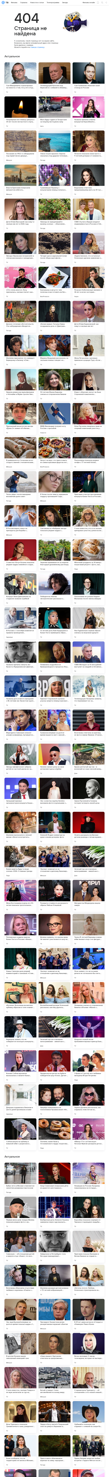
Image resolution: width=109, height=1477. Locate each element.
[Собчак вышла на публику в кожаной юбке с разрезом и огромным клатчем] (20, 1134)
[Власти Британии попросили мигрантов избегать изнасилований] (20, 181)
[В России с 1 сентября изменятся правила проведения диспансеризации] (20, 623)
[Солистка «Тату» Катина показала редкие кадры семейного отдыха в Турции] (20, 555)
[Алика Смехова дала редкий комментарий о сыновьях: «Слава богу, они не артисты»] (20, 964)
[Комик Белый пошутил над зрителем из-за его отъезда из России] (20, 1271)
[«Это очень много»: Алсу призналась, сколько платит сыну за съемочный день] (20, 283)
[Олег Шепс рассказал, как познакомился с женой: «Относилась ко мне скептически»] (20, 1305)
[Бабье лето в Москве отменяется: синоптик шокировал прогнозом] (20, 1383)
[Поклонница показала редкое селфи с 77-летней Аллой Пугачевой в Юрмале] (89, 453)
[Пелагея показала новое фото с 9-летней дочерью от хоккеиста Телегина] (89, 146)
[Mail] (3, 2)
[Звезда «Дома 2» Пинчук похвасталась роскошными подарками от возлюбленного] (54, 1202)
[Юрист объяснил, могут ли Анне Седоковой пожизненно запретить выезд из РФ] (89, 385)
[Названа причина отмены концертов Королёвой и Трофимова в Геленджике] (89, 112)
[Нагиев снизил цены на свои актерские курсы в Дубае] (54, 760)
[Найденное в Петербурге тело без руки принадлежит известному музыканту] (54, 1451)
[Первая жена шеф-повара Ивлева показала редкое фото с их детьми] (20, 1417)
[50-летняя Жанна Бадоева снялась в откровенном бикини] (54, 385)
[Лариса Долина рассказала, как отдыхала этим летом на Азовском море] (89, 1100)
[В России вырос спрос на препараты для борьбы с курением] (20, 521)
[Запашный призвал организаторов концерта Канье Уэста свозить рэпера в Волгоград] (20, 794)
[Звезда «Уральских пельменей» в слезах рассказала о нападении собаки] (20, 249)
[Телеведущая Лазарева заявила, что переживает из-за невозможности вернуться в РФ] (89, 691)
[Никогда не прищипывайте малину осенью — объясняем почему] (54, 215)
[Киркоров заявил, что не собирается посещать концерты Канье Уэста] (20, 1032)
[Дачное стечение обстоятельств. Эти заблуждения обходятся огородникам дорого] (20, 317)
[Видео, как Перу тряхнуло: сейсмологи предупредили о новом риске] (54, 1236)
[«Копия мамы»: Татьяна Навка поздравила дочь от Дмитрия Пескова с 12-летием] (54, 317)
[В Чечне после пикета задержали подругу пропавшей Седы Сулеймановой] (54, 487)
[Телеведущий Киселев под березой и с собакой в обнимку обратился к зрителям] (54, 78)
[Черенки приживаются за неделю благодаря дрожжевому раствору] (54, 555)
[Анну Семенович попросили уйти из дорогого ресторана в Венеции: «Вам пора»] (54, 1383)
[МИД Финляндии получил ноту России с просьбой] (54, 419)
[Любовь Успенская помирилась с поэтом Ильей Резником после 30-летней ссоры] (54, 1168)
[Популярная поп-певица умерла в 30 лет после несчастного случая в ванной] (20, 112)
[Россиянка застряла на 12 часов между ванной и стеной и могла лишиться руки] (20, 1202)
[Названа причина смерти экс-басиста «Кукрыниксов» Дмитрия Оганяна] (20, 657)
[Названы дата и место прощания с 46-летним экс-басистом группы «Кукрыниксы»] (20, 691)
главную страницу (37, 47)
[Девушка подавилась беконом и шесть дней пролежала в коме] (20, 1100)
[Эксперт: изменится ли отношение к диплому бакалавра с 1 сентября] (54, 862)
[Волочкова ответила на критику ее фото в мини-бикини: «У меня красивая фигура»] (89, 726)
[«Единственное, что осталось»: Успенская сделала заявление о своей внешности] (89, 249)
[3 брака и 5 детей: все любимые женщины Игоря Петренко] (89, 1066)
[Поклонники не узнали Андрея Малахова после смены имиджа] (89, 589)
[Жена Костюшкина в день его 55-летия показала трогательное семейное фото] (20, 896)
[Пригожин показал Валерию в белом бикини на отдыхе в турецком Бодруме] (89, 1451)
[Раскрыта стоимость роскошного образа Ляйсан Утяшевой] (54, 896)
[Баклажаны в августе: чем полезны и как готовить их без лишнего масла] (54, 283)
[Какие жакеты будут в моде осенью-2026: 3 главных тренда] (20, 862)
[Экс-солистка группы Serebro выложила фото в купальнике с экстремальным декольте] (54, 794)
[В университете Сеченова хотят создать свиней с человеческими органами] (20, 453)
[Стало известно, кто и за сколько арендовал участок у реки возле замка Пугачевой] (89, 521)
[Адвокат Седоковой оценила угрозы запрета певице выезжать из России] (54, 691)
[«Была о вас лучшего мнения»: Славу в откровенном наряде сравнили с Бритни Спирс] (89, 1305)
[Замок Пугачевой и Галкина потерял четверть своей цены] (89, 794)
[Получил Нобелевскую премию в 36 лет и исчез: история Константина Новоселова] (89, 283)
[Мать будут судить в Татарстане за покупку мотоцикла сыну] (54, 112)
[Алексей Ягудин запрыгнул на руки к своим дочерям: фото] (54, 828)
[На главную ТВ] (6, 2)
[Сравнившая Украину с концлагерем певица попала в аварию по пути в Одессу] (54, 181)
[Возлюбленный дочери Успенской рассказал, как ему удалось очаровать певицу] (54, 998)
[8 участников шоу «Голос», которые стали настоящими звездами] (89, 1236)
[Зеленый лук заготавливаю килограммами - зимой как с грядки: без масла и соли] (89, 862)
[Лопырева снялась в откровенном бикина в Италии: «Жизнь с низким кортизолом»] (89, 998)
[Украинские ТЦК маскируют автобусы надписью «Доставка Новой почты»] (20, 1236)
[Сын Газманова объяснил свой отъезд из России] (89, 78)
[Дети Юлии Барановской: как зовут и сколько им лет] (89, 317)
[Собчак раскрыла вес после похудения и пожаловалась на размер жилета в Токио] (54, 1305)
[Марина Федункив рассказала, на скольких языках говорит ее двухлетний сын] (54, 351)
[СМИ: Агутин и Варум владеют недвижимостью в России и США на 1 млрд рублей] (89, 215)
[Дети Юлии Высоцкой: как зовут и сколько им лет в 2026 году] (20, 215)
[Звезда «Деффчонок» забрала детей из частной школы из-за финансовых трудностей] (20, 760)
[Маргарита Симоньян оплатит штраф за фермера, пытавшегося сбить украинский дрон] (20, 726)
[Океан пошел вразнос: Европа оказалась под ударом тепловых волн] (54, 146)
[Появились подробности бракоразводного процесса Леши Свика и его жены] (54, 657)
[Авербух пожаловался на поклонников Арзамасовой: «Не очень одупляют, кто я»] (54, 1100)
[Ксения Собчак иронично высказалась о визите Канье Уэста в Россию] (20, 1066)
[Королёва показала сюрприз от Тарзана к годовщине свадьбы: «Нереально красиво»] (89, 1417)
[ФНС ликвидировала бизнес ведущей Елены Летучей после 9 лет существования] (89, 1202)
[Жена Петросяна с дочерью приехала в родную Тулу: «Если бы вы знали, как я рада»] (89, 351)
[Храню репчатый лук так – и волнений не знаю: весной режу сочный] (89, 760)
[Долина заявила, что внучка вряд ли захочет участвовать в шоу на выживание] (54, 930)
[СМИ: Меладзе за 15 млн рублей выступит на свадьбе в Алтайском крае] (89, 657)
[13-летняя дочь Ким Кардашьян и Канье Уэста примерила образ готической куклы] (54, 623)
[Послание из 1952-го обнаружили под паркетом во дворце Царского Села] (20, 146)
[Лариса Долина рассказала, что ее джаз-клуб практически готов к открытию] (89, 1271)
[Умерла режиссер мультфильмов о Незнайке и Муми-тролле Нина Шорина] (20, 385)
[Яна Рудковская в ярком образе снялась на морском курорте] (89, 623)
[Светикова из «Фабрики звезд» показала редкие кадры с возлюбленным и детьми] (54, 521)
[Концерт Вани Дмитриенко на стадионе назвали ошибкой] (20, 589)
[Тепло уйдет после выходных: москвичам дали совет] (20, 487)
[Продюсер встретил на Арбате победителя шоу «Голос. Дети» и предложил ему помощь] (54, 1066)
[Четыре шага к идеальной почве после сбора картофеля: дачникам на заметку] (54, 249)
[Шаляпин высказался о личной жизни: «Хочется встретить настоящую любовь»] (20, 828)
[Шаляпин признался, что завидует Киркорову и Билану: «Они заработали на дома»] (20, 351)
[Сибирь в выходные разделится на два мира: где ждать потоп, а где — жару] (54, 1271)
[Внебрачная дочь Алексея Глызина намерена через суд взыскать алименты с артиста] (54, 1417)
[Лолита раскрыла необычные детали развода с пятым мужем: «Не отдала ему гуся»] (89, 828)
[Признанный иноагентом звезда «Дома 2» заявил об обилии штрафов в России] (20, 419)
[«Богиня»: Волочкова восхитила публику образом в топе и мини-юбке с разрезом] (20, 998)
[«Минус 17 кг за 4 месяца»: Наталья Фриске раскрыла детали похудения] (89, 1134)
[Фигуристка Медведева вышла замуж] (89, 896)
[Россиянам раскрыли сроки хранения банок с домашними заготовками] (20, 1168)
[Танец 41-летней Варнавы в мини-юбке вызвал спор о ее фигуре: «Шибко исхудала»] (89, 930)
